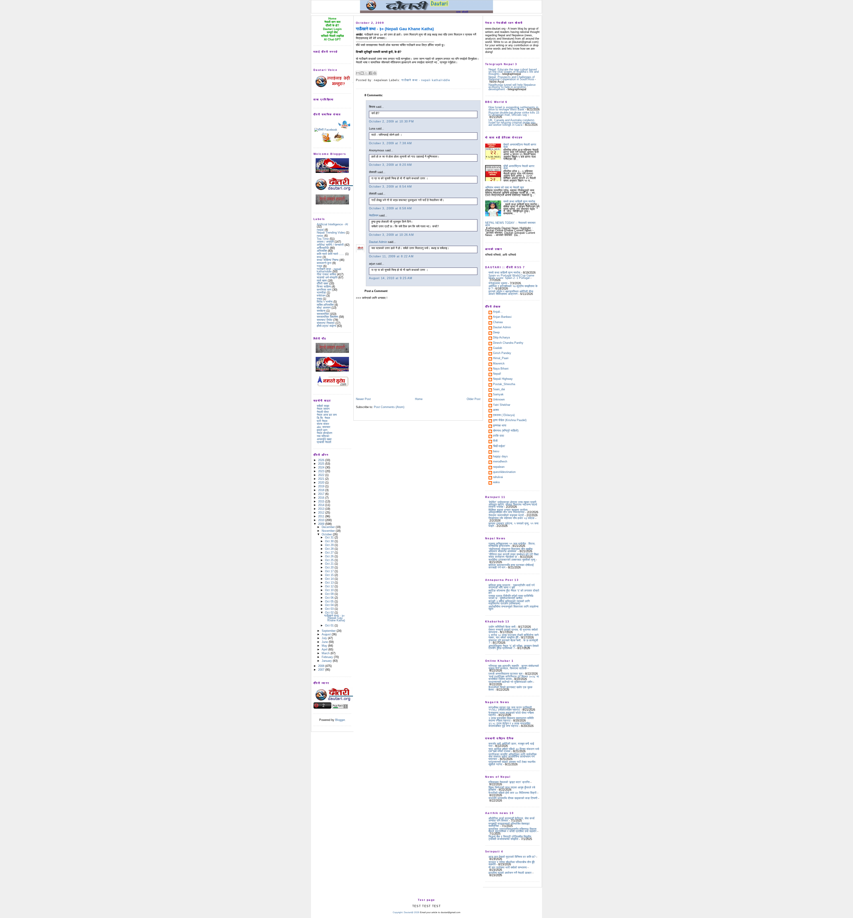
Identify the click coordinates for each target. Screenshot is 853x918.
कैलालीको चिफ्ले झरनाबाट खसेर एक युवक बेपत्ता (510, 688)
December (329, 527)
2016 (321, 497)
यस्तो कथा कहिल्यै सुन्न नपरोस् (519, 201)
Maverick (499, 363)
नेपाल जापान (323, 408)
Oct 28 (330, 548)
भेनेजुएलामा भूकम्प (497, 283)
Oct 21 (330, 563)
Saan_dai (499, 389)
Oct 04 (330, 605)
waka (496, 482)
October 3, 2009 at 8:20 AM (390, 164)
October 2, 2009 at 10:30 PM (391, 121)
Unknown (499, 399)
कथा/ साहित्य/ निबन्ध (328, 260)
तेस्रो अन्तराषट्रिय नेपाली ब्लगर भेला (519, 145)
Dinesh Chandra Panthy (508, 343)
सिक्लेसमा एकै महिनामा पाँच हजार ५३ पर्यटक (511, 518)
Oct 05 (330, 601)
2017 (321, 494)
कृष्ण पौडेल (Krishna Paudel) (509, 420)
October (327, 534)
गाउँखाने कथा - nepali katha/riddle (329, 270)
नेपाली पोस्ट (323, 412)
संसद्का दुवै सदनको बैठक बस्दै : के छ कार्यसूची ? (513, 641)
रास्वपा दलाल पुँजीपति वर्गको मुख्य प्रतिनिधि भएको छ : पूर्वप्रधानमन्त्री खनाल (510, 597)
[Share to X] (366, 73)
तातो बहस (322, 280)
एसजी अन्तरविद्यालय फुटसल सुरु (505, 673)
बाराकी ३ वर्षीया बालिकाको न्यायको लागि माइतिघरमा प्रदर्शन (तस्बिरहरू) (509, 602)
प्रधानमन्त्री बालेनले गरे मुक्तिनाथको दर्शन (510, 682)
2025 (321, 463)
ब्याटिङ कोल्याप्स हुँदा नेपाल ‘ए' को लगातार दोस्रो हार (513, 591)
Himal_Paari (500, 358)
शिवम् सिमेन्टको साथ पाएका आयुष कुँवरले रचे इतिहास (511, 788)
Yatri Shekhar (501, 405)
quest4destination (504, 472)
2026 (321, 460)
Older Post (473, 399)
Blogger (340, 720)
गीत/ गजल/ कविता (326, 274)
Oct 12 (330, 586)
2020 (321, 482)
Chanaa (498, 322)
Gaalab (497, 348)
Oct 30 (330, 541)
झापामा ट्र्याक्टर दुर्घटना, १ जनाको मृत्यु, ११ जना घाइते (513, 524)
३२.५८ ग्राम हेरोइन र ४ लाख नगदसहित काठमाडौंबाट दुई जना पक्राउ (509, 724)
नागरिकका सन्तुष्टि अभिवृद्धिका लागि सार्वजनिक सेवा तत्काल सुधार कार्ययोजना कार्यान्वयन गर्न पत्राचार (512, 757)
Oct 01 (330, 625)
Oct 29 (330, 545)
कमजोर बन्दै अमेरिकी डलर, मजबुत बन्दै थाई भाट (511, 745)
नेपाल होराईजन (324, 433)
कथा (319, 257)
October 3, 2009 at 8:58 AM (390, 208)
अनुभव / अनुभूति (325, 241)
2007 (321, 669)
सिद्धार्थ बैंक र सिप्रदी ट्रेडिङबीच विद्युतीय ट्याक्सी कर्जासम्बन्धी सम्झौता (509, 837)
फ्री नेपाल (322, 421)
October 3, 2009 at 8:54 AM (390, 186)
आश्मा (496, 410)
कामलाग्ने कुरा (324, 263)
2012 (321, 512)
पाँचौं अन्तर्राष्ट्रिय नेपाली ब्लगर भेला (518, 167)
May (325, 645)
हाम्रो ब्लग (322, 430)
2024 (321, 467)
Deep (496, 332)
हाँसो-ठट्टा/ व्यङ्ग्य (326, 326)
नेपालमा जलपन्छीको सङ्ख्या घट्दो (506, 515)
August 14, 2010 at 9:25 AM (391, 278)
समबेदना (321, 310)
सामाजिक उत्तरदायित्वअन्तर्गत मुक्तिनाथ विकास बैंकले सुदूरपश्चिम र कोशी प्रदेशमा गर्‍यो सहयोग (512, 830)
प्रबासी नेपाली (324, 442)
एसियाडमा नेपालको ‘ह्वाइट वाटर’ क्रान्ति (509, 782)
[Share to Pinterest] (375, 73)
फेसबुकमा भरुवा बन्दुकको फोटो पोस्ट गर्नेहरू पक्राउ (511, 714)
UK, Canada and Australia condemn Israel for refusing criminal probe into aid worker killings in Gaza (511, 122)
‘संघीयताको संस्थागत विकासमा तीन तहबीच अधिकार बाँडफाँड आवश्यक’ (510, 550)
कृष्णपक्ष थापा (499, 425)
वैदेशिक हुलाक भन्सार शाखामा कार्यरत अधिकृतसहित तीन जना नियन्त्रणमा (507, 511)
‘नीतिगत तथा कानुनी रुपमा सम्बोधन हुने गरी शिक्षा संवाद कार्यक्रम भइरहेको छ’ (513, 555)
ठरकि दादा (498, 436)
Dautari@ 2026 (412, 912)
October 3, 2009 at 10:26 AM (391, 234)
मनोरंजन (321, 295)
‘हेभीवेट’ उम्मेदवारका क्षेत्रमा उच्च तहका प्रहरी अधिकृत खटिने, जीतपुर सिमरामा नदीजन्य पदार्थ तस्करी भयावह (512, 504)
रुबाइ (319, 298)
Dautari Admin (378, 242)
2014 (321, 505)
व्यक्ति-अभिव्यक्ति (325, 304)
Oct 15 (330, 575)
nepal (320, 229)
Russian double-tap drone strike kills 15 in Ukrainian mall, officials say (513, 113)
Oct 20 (330, 567)
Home (419, 399)
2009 (321, 524)
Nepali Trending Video (331, 232)
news (320, 235)
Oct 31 (330, 537)
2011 (321, 516)
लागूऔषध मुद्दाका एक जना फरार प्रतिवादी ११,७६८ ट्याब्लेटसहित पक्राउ (510, 708)
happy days (500, 456)
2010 (321, 520)
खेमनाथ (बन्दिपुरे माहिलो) (505, 431)
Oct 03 (330, 608)
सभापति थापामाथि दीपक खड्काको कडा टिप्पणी (512, 798)
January (327, 660)
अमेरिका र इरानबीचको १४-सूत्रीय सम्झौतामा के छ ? (513, 287)
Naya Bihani (500, 369)
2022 (321, 475)
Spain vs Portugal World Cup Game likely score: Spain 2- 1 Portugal (511, 276)
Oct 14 (330, 578)
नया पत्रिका (323, 436)
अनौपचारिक (323, 248)
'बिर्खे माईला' (499, 446)
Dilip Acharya (501, 337)
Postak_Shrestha (504, 384)
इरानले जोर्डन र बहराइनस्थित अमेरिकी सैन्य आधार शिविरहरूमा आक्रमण (510, 292)
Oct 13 (330, 582)
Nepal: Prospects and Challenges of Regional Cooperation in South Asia (511, 78)
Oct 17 (330, 571)
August (327, 634)
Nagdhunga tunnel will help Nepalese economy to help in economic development (512, 87)
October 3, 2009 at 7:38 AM (390, 143)
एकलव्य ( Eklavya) (504, 415)
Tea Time (323, 238)
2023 (321, 471)
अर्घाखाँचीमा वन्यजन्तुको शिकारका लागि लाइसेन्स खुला (513, 607)
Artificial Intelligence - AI (332, 224)
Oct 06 (330, 597)
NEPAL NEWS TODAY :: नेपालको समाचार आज (510, 224)
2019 (321, 486)
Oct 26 (330, 556)
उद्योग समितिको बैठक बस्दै (502, 626)
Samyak (498, 394)
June (325, 642)
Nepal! (497, 374)
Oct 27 (330, 552)
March (326, 653)
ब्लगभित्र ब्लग (324, 289)
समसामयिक (323, 314)
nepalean (498, 467)
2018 (321, 490)
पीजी (495, 441)
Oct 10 (330, 590)
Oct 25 (330, 560)
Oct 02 (330, 612)
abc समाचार (323, 427)
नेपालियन (373, 215)
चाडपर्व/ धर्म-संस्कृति (327, 277)
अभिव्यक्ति (322, 250)
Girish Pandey (502, 353)
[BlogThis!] (362, 73)
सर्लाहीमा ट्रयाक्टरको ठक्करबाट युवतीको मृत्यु (511, 559)
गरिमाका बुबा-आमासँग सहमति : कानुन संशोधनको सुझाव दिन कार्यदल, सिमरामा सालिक (513, 667)
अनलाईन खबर (324, 439)
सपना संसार (323, 424)
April (325, 649)
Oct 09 (330, 594)
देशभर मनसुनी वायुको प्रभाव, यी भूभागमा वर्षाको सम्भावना (513, 631)
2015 (321, 501)
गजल (319, 266)
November (329, 530)
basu (496, 451)
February (328, 657)
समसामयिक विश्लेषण (327, 316)
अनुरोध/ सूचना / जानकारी (330, 244)
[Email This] (358, 73)
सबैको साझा (323, 406)
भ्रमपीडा (321, 292)
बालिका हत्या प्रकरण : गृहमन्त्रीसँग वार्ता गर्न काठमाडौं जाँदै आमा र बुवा (511, 586)
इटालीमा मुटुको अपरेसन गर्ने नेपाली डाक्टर (510, 872)
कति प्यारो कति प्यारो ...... (330, 254)
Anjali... (498, 312)
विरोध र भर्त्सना (325, 301)
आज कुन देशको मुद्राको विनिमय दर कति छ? (511, 856)
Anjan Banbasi (502, 317)
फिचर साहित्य (324, 286)
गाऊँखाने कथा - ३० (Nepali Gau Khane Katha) (334, 618)
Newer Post (363, 399)
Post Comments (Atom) (389, 407)
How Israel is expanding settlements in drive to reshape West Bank (513, 108)
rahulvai (498, 477)
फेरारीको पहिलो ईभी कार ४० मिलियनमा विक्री (512, 792)
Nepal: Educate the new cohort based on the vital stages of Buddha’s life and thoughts (513, 72)
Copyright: (398, 912)
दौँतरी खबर (322, 283)
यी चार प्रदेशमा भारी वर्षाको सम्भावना (507, 867)
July (325, 638)
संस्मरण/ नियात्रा (326, 323)
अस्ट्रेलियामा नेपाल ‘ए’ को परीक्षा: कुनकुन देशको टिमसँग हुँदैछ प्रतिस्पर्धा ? (513, 647)
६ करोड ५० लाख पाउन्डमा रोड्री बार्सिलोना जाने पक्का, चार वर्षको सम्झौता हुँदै (513, 636)
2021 (321, 478)
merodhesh (500, 461)
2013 (321, 508)
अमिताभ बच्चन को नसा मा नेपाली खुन (504, 187)
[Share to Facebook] (370, 73)
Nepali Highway (503, 379)
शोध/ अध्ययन (324, 307)
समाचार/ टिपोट (324, 320)
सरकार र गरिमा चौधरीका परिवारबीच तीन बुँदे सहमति (511, 863)
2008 (321, 666)
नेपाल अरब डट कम (327, 414)
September (329, 630)
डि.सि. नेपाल (323, 418)
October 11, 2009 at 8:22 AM (391, 256)
